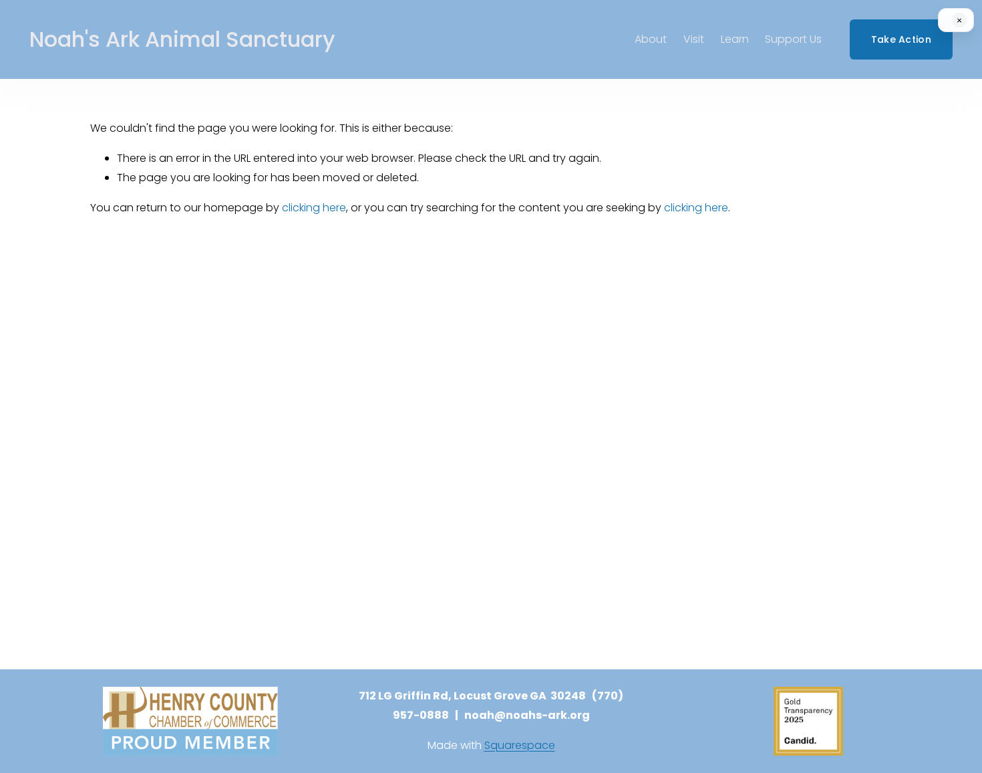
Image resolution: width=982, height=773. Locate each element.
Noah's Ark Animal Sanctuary (182, 39)
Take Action (901, 39)
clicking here (314, 207)
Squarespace (519, 745)
